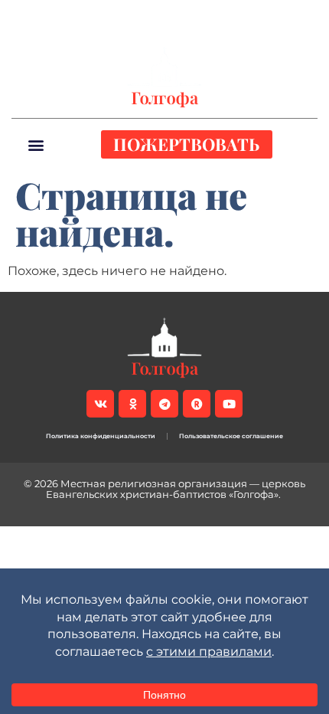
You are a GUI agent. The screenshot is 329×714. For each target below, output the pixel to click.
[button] (305, 16)
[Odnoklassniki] (107, 16)
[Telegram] (133, 16)
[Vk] (81, 16)
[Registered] (159, 16)
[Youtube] (185, 16)
